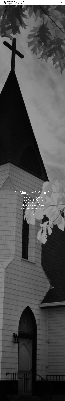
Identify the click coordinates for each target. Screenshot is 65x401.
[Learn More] (32, 212)
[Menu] (61, 2)
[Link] (14, 2)
